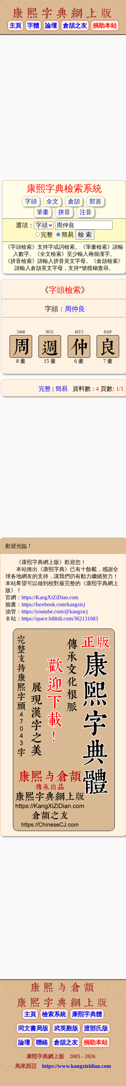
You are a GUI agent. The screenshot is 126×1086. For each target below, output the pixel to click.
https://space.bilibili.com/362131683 (60, 618)
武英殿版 (66, 1028)
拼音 (64, 212)
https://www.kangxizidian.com (76, 1066)
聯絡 (42, 1042)
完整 (45, 388)
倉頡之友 (75, 25)
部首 (95, 201)
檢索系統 (54, 1014)
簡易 (61, 388)
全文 (52, 201)
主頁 (15, 25)
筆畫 (43, 212)
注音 (86, 212)
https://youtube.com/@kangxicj (55, 611)
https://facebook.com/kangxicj (53, 604)
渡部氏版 (96, 1028)
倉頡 (74, 201)
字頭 (31, 201)
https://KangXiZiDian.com (50, 597)
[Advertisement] (63, 110)
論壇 (51, 25)
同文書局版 (33, 1028)
